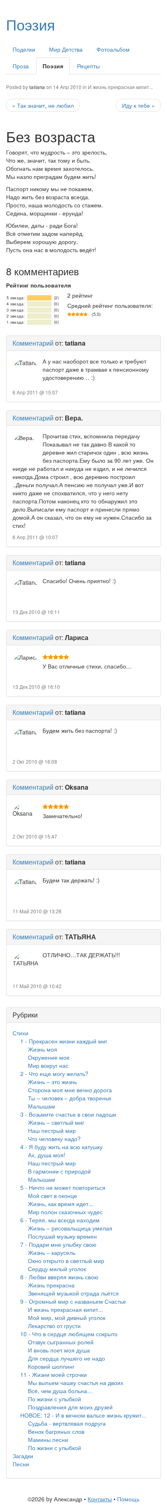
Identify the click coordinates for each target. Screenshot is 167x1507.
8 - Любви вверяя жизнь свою (59, 1277)
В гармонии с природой (59, 1171)
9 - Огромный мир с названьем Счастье (73, 1301)
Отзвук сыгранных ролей (61, 1342)
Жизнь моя (42, 1049)
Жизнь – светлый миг (56, 1122)
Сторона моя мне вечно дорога (70, 1090)
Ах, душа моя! (46, 1155)
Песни (21, 1464)
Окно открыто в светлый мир (66, 1261)
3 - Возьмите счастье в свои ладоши (68, 1114)
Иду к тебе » (138, 105)
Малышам (41, 1106)
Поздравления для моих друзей (70, 1407)
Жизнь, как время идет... (60, 1204)
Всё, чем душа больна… (60, 1391)
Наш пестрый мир (52, 1130)
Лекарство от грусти (54, 1326)
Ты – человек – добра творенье (69, 1098)
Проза (21, 66)
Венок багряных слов (56, 1431)
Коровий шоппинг (51, 1366)
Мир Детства (66, 49)
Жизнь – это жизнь (52, 1082)
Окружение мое (49, 1057)
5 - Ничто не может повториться (62, 1187)
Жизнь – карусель (51, 1252)
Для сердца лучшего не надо (66, 1358)
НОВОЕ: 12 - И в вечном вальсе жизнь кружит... (83, 1415)
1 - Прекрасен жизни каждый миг (63, 1041)
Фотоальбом (113, 49)
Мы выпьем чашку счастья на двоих (75, 1383)
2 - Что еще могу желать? (54, 1073)
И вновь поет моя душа (59, 1350)
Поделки (24, 49)
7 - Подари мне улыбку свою (58, 1244)
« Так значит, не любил (43, 105)
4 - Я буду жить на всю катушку (61, 1147)
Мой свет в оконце (52, 1195)
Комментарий (33, 343)
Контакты (100, 1499)
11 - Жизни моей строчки (53, 1374)
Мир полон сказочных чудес (65, 1212)
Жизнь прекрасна (51, 1285)
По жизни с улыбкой (54, 1399)
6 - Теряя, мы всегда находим (60, 1220)
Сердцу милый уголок (57, 1269)
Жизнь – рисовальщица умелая (70, 1228)
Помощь (128, 1499)
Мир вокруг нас (48, 1065)
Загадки (23, 1456)
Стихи (20, 1033)
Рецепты (88, 66)
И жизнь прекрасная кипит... (120, 86)
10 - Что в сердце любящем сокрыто (69, 1334)
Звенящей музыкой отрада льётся (73, 1293)
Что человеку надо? (54, 1139)
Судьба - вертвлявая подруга (67, 1423)
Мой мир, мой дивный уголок (66, 1317)
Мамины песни (48, 1439)
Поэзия (30, 24)
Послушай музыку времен (62, 1236)
